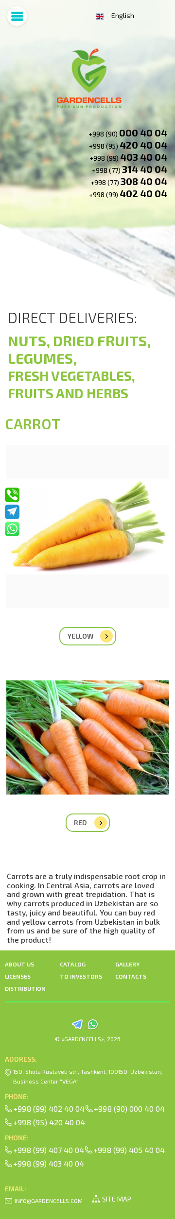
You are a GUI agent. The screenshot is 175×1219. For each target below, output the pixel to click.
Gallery (127, 964)
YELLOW (80, 636)
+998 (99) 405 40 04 (129, 1149)
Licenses (18, 976)
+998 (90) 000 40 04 (129, 1108)
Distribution (25, 988)
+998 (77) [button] (129, 169)
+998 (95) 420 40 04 (49, 1122)
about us (19, 964)
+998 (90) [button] (127, 132)
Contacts (130, 976)
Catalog (73, 964)
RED (80, 822)
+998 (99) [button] (128, 157)
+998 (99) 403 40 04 (48, 1163)
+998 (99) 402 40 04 (49, 1108)
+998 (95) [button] (128, 145)
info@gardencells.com (49, 1200)
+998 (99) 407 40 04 (48, 1149)
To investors (81, 976)
